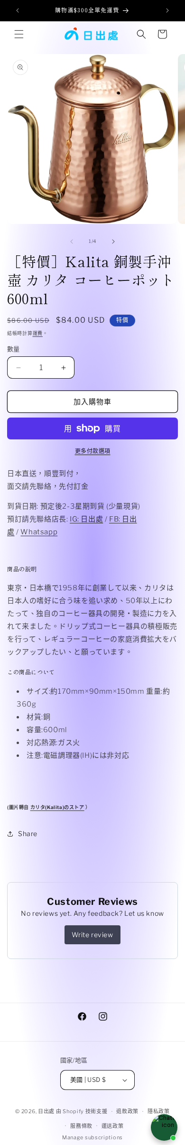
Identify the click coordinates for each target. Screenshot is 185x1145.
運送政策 (113, 1126)
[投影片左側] (71, 241)
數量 (13, 349)
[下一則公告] (167, 10)
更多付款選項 (93, 451)
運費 (38, 333)
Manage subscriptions (92, 1137)
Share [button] (27, 833)
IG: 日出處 (86, 519)
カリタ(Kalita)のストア (57, 807)
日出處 (46, 1111)
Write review (92, 935)
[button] (19, 34)
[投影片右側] (113, 241)
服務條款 (81, 1126)
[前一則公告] (17, 10)
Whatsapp (38, 532)
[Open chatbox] (164, 1127)
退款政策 (127, 1111)
